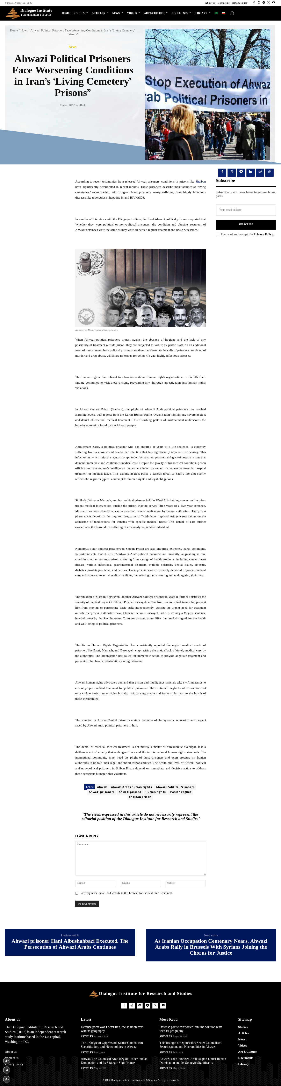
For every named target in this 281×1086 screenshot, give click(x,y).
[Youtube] (273, 2)
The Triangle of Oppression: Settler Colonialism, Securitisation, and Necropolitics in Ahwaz (112, 1045)
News (24, 30)
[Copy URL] (269, 173)
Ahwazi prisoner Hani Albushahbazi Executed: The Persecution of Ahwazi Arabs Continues (70, 945)
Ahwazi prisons (130, 792)
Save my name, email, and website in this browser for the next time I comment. (126, 893)
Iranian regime (181, 792)
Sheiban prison (140, 797)
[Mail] (140, 1006)
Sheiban (201, 181)
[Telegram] (263, 2)
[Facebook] (253, 2)
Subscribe (245, 224)
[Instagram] (258, 2)
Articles (87, 1037)
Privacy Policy (263, 234)
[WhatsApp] (260, 173)
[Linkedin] (250, 173)
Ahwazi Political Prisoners (175, 787)
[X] (268, 2)
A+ (7, 1061)
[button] (232, 13)
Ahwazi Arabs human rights (131, 787)
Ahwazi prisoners (102, 792)
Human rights (155, 792)
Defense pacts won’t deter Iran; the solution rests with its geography (112, 1029)
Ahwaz (102, 787)
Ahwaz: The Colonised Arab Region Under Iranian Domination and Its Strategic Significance (114, 1061)
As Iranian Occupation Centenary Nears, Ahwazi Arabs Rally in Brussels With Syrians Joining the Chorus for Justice (210, 947)
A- (6, 1079)
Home (14, 30)
